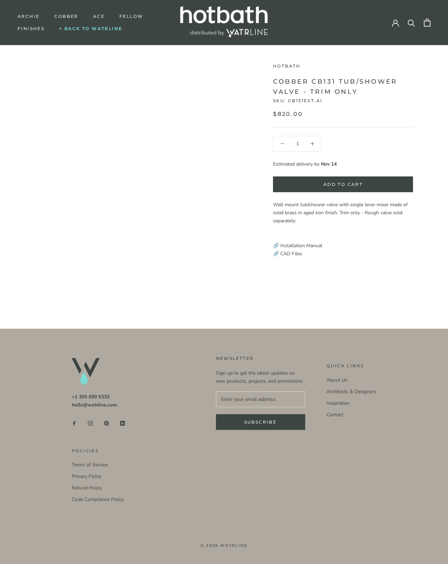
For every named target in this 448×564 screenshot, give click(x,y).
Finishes (31, 28)
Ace (99, 16)
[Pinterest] (106, 423)
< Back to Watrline (90, 28)
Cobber (66, 16)
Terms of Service (90, 464)
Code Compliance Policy (98, 499)
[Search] (411, 22)
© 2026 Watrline (224, 545)
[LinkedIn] (122, 423)
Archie (29, 16)
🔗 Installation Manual (297, 245)
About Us (337, 380)
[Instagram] (90, 423)
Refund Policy (87, 488)
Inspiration (338, 403)
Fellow (131, 16)
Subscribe (260, 422)
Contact (335, 414)
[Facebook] (74, 423)
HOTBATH (287, 66)
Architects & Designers (351, 391)
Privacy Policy (87, 476)
